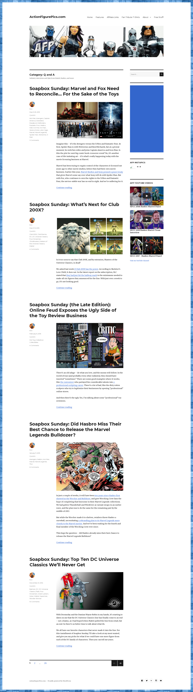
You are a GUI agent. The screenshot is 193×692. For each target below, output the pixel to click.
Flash (37, 591)
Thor (31, 464)
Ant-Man (32, 118)
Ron (30, 109)
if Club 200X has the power (86, 269)
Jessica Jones (34, 130)
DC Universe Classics (40, 237)
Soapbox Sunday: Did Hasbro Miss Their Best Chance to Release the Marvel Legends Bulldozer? (75, 429)
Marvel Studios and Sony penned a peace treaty (102, 172)
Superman (43, 596)
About (145, 17)
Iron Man (43, 128)
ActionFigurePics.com (47, 17)
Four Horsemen (35, 239)
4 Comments (34, 249)
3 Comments (34, 140)
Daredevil (39, 121)
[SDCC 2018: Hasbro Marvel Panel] (147, 196)
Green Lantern (43, 594)
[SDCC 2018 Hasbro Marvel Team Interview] (147, 219)
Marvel (31, 132)
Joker (31, 596)
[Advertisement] (147, 119)
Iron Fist (36, 128)
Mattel (31, 246)
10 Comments (34, 602)
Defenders (41, 123)
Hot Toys (32, 340)
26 (46, 663)
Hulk (31, 128)
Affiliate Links (113, 17)
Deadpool (33, 123)
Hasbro (43, 125)
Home (90, 17)
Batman (32, 589)
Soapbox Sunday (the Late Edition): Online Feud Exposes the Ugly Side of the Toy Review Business (72, 310)
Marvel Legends (41, 132)
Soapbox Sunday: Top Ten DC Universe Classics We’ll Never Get (74, 561)
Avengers (39, 118)
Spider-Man (33, 135)
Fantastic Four (34, 125)
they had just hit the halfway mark (81, 275)
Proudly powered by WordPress (59, 681)
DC (30, 237)
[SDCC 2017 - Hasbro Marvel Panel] (147, 245)
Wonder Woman (35, 598)
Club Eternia (42, 234)
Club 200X (33, 234)
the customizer (67, 382)
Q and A (32, 115)
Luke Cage (44, 130)
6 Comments (34, 467)
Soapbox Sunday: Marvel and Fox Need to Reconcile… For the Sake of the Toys (74, 91)
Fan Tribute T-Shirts (131, 17)
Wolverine (42, 135)
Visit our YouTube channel (139, 261)
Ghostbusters (34, 241)
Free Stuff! (159, 17)
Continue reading (64, 187)
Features (100, 17)
